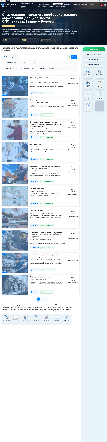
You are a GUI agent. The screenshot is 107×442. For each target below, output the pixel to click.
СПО (8, 1)
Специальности (58, 4)
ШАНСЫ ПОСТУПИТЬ (100, 1)
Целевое (57, 6)
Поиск (63, 6)
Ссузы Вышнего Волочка (45, 4)
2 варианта (35, 270)
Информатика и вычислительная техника (48, 82)
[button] (69, 57)
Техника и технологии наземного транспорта (48, 171)
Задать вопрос (42, 6)
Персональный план (94, 54)
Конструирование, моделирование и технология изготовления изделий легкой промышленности (45, 124)
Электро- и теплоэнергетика (43, 239)
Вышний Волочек (45, 40)
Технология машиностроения (41, 277)
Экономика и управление (43, 102)
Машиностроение (41, 279)
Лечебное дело (35, 144)
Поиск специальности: (11, 57)
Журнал (91, 4)
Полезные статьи (94, 64)
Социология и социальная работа (45, 213)
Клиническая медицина (42, 147)
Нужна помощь (48, 93)
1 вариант (34, 93)
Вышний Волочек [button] (28, 68)
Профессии (76, 4)
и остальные (51, 133)
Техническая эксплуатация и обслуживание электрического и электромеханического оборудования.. (46, 235)
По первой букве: (10, 62)
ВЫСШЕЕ (3, 1)
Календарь (84, 4)
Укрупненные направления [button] (47, 68)
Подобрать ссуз (94, 59)
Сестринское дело (37, 188)
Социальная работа (37, 210)
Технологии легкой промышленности (46, 128)
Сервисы (50, 6)
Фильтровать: (9, 68)
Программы (67, 4)
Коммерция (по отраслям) (39, 100)
